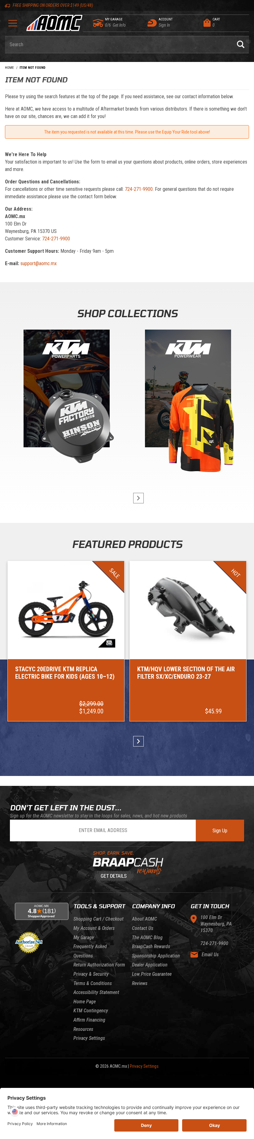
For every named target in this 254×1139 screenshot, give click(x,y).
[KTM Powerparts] (66, 390)
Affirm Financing (89, 1020)
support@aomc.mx (38, 263)
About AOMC (144, 919)
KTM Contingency (90, 1011)
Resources (83, 1029)
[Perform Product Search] (240, 44)
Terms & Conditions (92, 983)
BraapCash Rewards (151, 946)
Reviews (139, 983)
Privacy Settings (89, 1038)
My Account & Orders (94, 928)
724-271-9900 (139, 189)
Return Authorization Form (99, 965)
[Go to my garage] (98, 23)
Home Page (84, 1002)
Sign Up (219, 831)
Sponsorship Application (156, 956)
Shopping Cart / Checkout (98, 919)
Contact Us (142, 928)
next (135, 498)
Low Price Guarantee (152, 974)
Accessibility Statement (96, 992)
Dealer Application (150, 965)
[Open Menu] (13, 25)
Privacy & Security (91, 974)
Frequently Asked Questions (90, 951)
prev (118, 498)
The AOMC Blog (147, 937)
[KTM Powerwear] (188, 390)
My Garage (83, 937)
